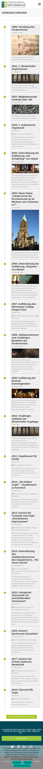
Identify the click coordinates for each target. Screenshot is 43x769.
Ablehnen (27, 762)
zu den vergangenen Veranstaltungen (22, 717)
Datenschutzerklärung (22, 766)
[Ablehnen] (40, 757)
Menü (39, 4)
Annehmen (17, 762)
